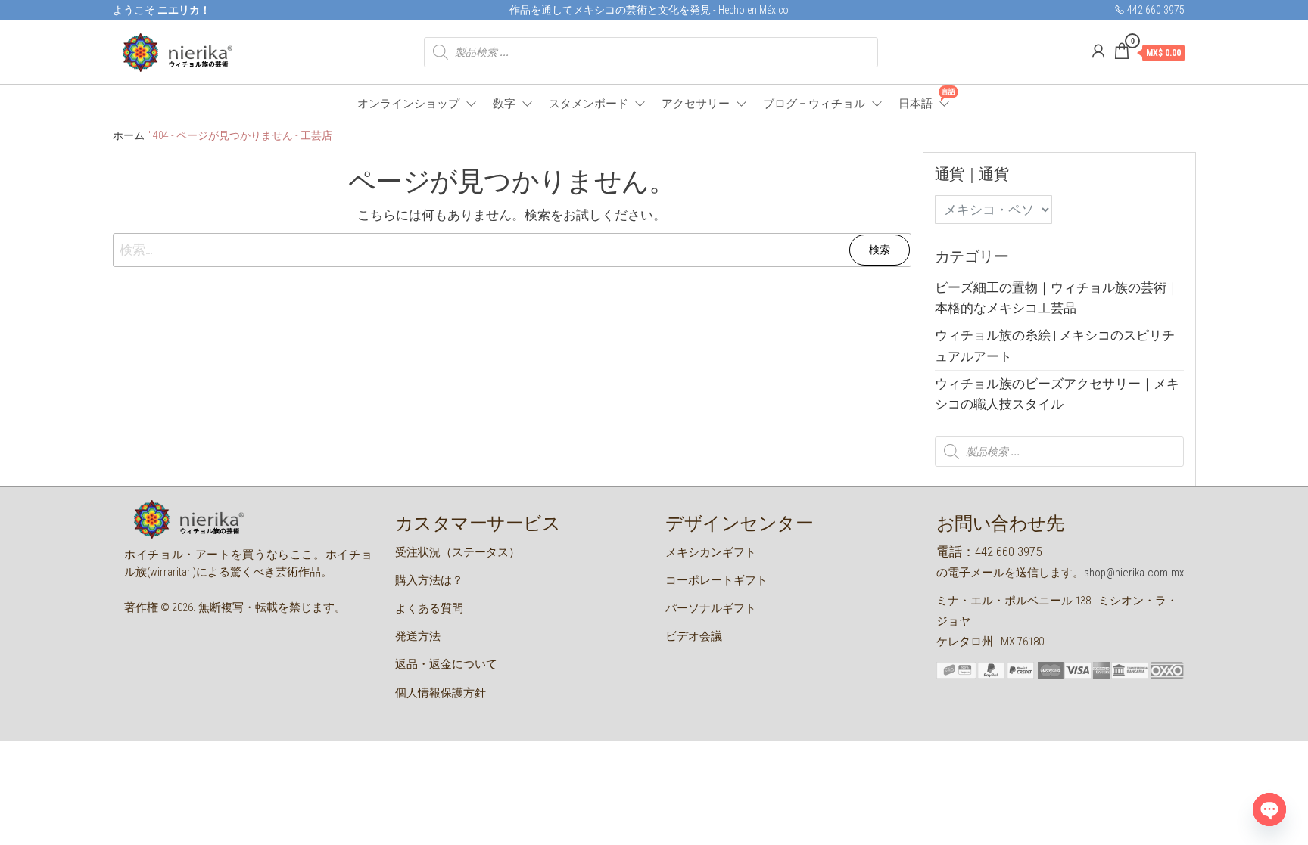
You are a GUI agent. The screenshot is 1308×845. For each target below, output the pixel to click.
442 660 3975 (1155, 10)
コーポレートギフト (716, 580)
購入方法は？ (429, 580)
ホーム (129, 135)
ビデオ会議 (693, 636)
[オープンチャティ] (1269, 809)
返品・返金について (446, 664)
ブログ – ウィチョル (814, 103)
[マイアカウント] (1098, 51)
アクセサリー (696, 103)
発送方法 (418, 636)
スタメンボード (588, 103)
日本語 (924, 99)
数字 (504, 103)
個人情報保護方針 (440, 693)
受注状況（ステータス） (457, 552)
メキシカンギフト (710, 552)
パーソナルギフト (710, 608)
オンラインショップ (408, 103)
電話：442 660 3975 (989, 551)
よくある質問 (429, 608)
